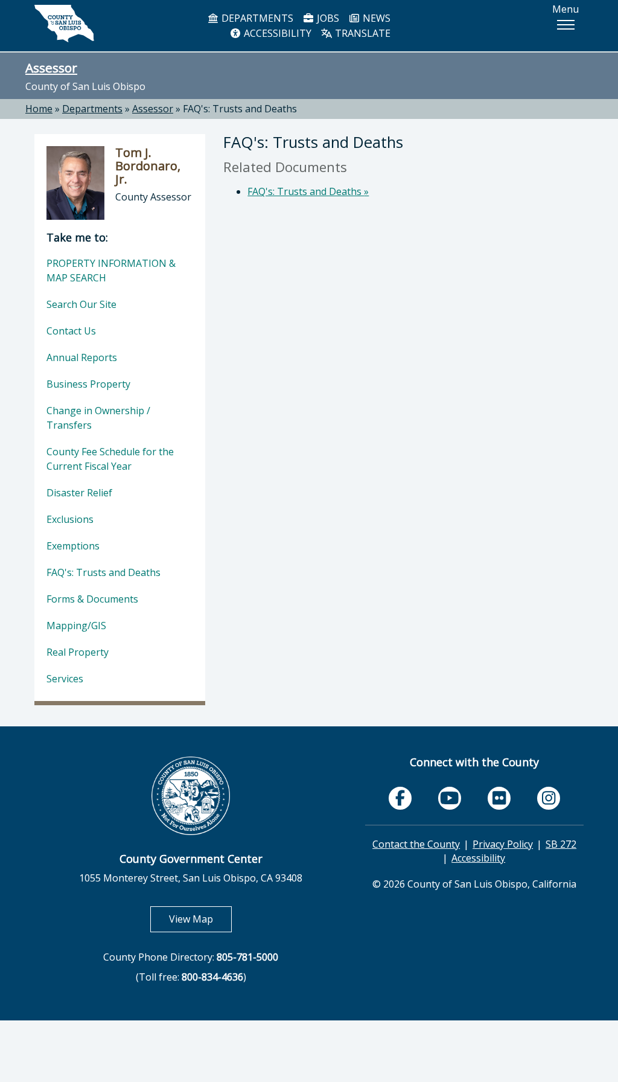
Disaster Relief (79, 492)
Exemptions (73, 545)
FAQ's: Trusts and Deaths (240, 108)
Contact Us (71, 331)
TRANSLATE (361, 33)
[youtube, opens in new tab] (449, 798)
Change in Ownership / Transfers (98, 418)
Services (64, 678)
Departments (92, 108)
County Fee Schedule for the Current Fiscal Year (110, 459)
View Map (200, 919)
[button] (565, 25)
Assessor (51, 67)
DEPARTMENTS (256, 18)
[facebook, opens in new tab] (400, 798)
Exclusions (70, 519)
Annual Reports (81, 357)
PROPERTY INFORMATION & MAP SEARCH (111, 270)
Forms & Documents (92, 599)
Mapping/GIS (76, 625)
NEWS (375, 18)
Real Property (77, 652)
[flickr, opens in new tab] (499, 798)
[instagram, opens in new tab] (548, 798)
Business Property (88, 384)
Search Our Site (81, 304)
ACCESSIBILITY (276, 33)
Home (39, 108)
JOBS (326, 18)
